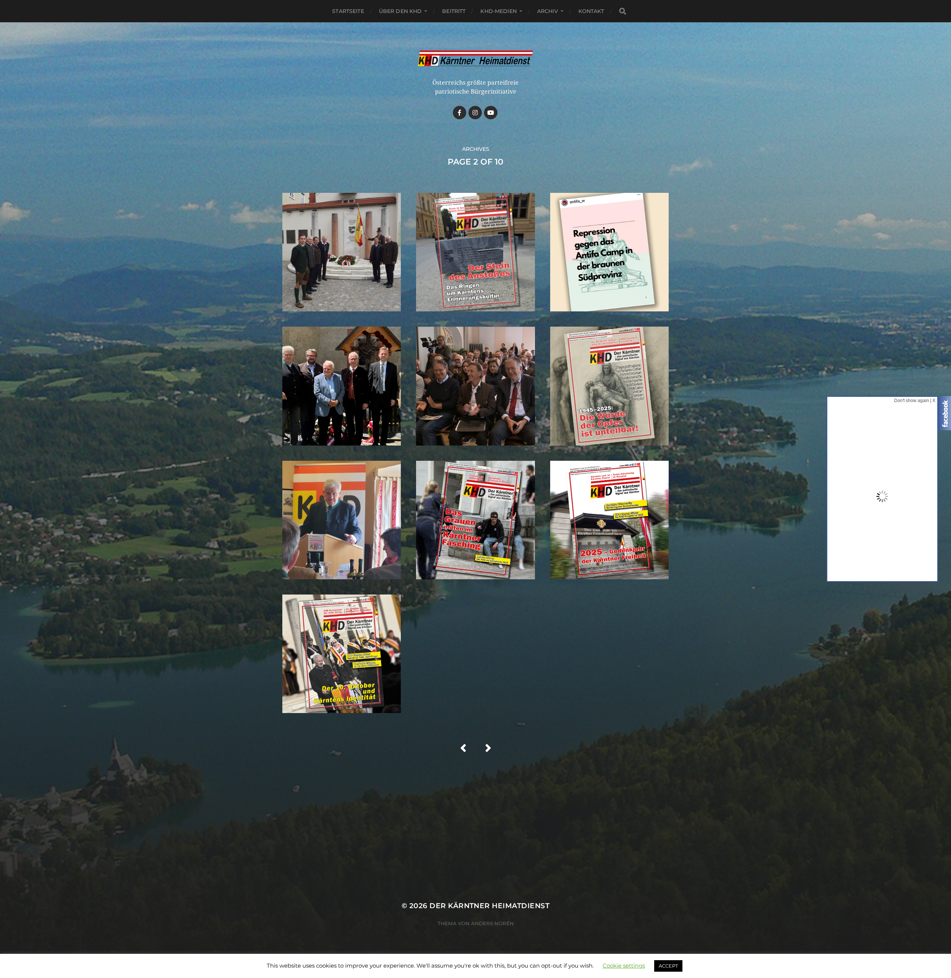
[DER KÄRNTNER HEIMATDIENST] (475, 58)
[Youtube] (490, 112)
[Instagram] (475, 112)
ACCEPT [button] (668, 966)
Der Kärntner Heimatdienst (489, 905)
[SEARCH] (622, 11)
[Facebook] (459, 112)
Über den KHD (400, 11)
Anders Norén (492, 923)
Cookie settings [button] (624, 965)
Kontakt (591, 11)
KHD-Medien (498, 11)
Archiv (547, 11)
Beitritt (453, 11)
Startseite (348, 11)
